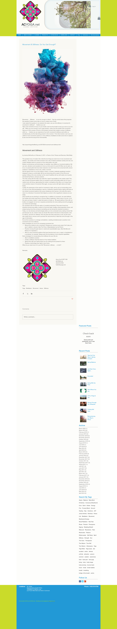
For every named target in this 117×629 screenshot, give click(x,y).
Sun (91, 538)
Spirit (95, 535)
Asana (41, 288)
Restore (88, 532)
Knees (95, 513)
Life (80, 516)
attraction (86, 554)
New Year (91, 521)
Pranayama (92, 524)
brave (80, 567)
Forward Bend (86, 508)
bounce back (90, 565)
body (84, 562)
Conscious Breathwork (91, 502)
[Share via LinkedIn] (31, 293)
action (86, 551)
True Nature (82, 543)
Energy (93, 505)
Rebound (81, 529)
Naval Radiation (83, 521)
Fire (80, 508)
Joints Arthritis (83, 513)
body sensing (82, 565)
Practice (85, 524)
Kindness (90, 513)
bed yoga (91, 559)
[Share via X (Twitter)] (27, 293)
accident (81, 551)
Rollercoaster (82, 535)
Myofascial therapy (84, 519)
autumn (92, 554)
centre (92, 573)
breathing (86, 570)
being (80, 562)
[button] (99, 18)
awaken (87, 557)
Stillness (46, 288)
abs (94, 548)
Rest (93, 529)
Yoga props (89, 548)
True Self (88, 543)
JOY (95, 511)
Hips (85, 511)
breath (80, 570)
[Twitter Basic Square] (83, 581)
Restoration (82, 532)
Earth (84, 505)
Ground (93, 508)
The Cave (81, 540)
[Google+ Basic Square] (85, 581)
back (80, 559)
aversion (81, 557)
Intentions (90, 511)
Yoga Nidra (82, 548)
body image (90, 562)
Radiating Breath (88, 527)
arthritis (81, 554)
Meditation (29, 288)
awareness (93, 557)
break (84, 567)
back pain (85, 559)
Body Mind (92, 500)
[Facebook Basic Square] (80, 581)
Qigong (81, 527)
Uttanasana (89, 546)
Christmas (81, 502)
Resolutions (88, 529)
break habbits (91, 567)
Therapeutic (88, 540)
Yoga (23, 288)
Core (80, 505)
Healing (81, 511)
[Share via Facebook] (23, 293)
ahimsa (91, 551)
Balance (85, 500)
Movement (36, 288)
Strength (86, 538)
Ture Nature (82, 546)
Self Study (90, 535)
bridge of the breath (84, 573)
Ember (88, 505)
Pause (80, 524)
